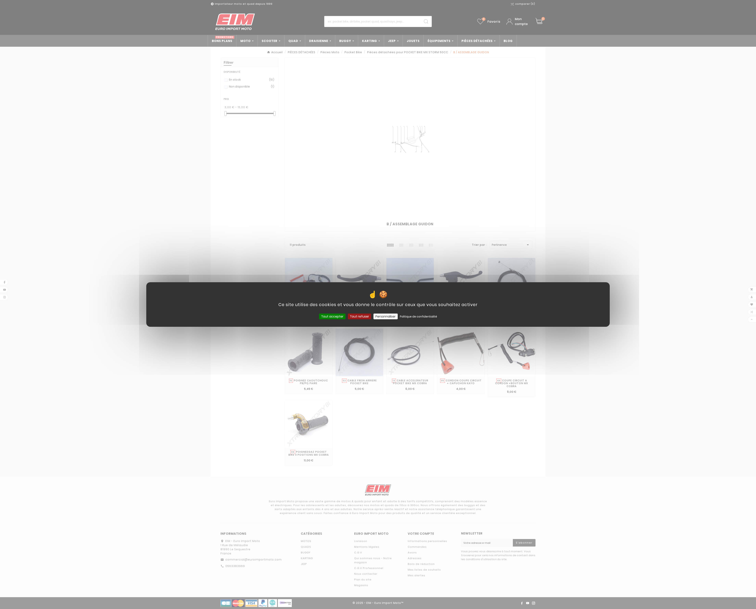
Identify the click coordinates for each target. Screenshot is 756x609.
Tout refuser (359, 316)
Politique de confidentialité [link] (418, 316)
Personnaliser (385, 316)
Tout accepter (332, 316)
